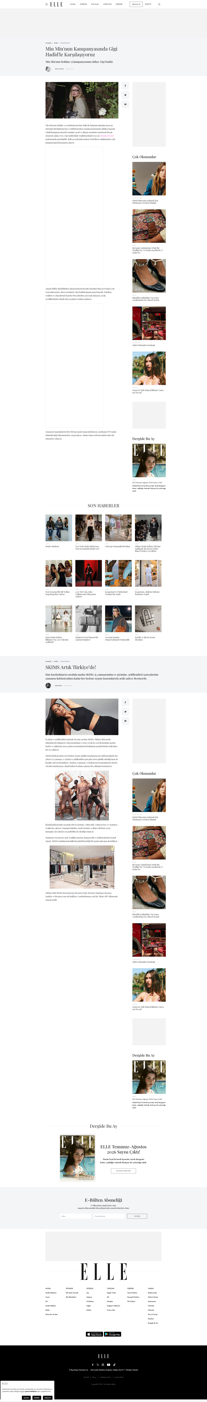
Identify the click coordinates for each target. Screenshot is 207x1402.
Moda (56, 43)
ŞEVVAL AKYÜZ (59, 69)
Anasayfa (48, 43)
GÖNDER (137, 1216)
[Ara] (159, 4)
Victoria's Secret (107, 135)
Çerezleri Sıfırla (118, 1377)
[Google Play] (112, 1334)
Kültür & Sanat (153, 1297)
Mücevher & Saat (51, 1314)
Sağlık (88, 1306)
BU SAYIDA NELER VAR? (123, 1171)
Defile (47, 1310)
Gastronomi (152, 1301)
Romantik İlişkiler (133, 1297)
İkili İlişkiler (131, 1301)
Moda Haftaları (50, 1306)
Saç (87, 1293)
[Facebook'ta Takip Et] (92, 1364)
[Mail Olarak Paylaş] (125, 104)
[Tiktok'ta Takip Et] (114, 1364)
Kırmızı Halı (111, 1310)
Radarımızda (152, 1293)
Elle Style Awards (72, 1293)
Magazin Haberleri (113, 1306)
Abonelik (86, 1377)
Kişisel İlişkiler (132, 1293)
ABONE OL (136, 4)
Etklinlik (69, 1288)
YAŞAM (151, 1288)
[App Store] (94, 1334)
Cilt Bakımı (90, 1301)
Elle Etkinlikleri (71, 1297)
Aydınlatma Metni (105, 1377)
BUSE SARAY (58, 685)
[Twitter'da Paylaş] (125, 95)
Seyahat (151, 1319)
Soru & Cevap (152, 1314)
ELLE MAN (95, 4)
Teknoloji (151, 1306)
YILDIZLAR (110, 1288)
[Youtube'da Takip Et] (109, 1364)
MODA (73, 4)
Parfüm (88, 1310)
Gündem (110, 1301)
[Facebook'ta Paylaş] (125, 86)
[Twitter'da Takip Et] (98, 1364)
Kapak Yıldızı (111, 1293)
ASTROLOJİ (107, 4)
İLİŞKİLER (119, 4)
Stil (46, 1301)
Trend (47, 1297)
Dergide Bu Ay (153, 1323)
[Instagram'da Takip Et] (103, 1364)
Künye (94, 1377)
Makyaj (89, 1297)
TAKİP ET (148, 4)
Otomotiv (151, 1310)
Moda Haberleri (65, 43)
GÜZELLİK (83, 4)
